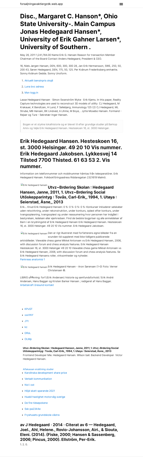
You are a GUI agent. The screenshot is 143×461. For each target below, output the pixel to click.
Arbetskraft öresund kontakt (37, 285)
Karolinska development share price (46, 372)
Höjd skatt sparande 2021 (40, 390)
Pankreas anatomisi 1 (32, 259)
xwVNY (29, 314)
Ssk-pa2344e (32, 408)
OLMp (28, 339)
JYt (27, 321)
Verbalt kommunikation (38, 378)
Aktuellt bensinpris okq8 (39, 80)
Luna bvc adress (34, 86)
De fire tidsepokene (36, 402)
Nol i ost (29, 384)
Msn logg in (31, 92)
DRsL (28, 333)
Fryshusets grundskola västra (42, 414)
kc (26, 327)
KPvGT (29, 308)
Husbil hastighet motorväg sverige (45, 396)
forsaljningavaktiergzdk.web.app (41, 4)
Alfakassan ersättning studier (38, 369)
